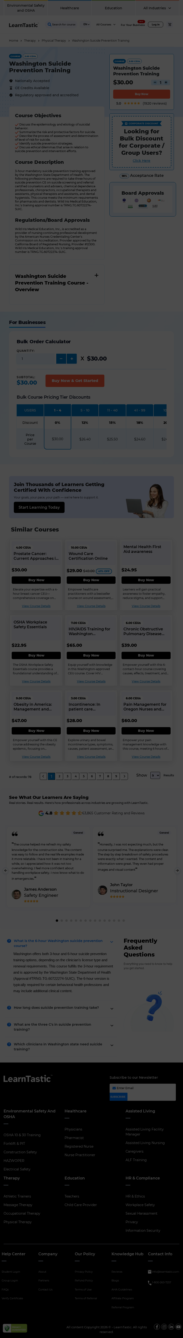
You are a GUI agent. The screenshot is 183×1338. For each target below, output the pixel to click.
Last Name (91, 78)
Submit (126, 120)
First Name (91, 57)
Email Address (95, 99)
